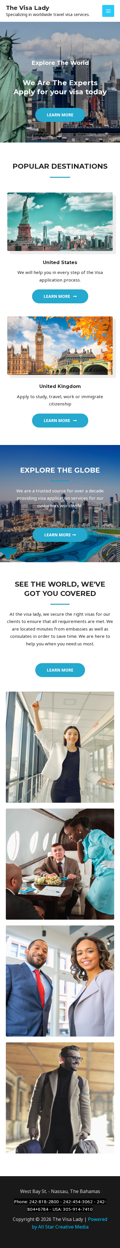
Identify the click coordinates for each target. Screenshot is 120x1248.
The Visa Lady (27, 7)
